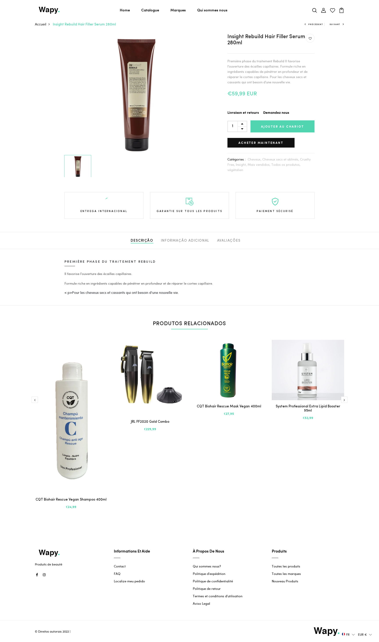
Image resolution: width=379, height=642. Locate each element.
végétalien (235, 170)
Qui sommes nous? (207, 566)
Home (125, 9)
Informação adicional (185, 241)
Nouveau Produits (285, 581)
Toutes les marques (286, 573)
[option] (136, 93)
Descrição (142, 241)
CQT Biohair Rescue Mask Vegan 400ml (229, 406)
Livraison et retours (243, 113)
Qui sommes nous (212, 9)
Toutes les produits (286, 566)
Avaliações (229, 241)
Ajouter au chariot (282, 126)
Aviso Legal (201, 603)
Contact (120, 566)
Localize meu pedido (129, 581)
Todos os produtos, (285, 164)
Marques (178, 9)
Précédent (315, 24)
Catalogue (150, 9)
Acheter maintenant (260, 142)
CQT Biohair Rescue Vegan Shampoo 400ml (71, 499)
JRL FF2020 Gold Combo (150, 422)
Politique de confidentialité (213, 581)
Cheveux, (255, 159)
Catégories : (236, 159)
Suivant (335, 24)
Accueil (40, 24)
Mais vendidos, (259, 164)
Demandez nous (276, 113)
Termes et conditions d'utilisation (217, 596)
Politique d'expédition (209, 573)
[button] (348, 634)
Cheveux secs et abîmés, (281, 159)
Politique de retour (207, 588)
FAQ (117, 573)
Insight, (242, 164)
